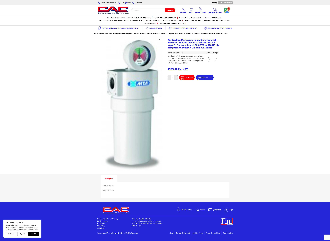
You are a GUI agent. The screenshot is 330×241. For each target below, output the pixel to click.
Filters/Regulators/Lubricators (113, 20)
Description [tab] (108, 179)
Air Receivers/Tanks (213, 18)
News (172, 233)
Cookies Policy (197, 233)
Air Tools (183, 18)
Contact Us (138, 3)
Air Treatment (196, 18)
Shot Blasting (150, 23)
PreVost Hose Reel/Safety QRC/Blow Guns (163, 20)
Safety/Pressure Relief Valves (217, 20)
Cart (190, 12)
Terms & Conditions (213, 233)
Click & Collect (200, 12)
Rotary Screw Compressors (139, 18)
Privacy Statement (183, 233)
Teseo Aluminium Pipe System (171, 23)
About (129, 3)
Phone (202, 210)
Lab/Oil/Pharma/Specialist (165, 18)
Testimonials (228, 233)
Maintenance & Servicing (109, 3)
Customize (11, 234)
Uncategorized (104, 33)
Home (96, 33)
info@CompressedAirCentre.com (149, 221)
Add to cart (188, 77)
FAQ (122, 3)
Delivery (217, 210)
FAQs (231, 210)
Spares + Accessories (193, 20)
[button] (159, 39)
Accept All (33, 234)
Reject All (22, 234)
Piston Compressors (116, 18)
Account (183, 12)
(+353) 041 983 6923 (215, 12)
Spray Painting (136, 20)
